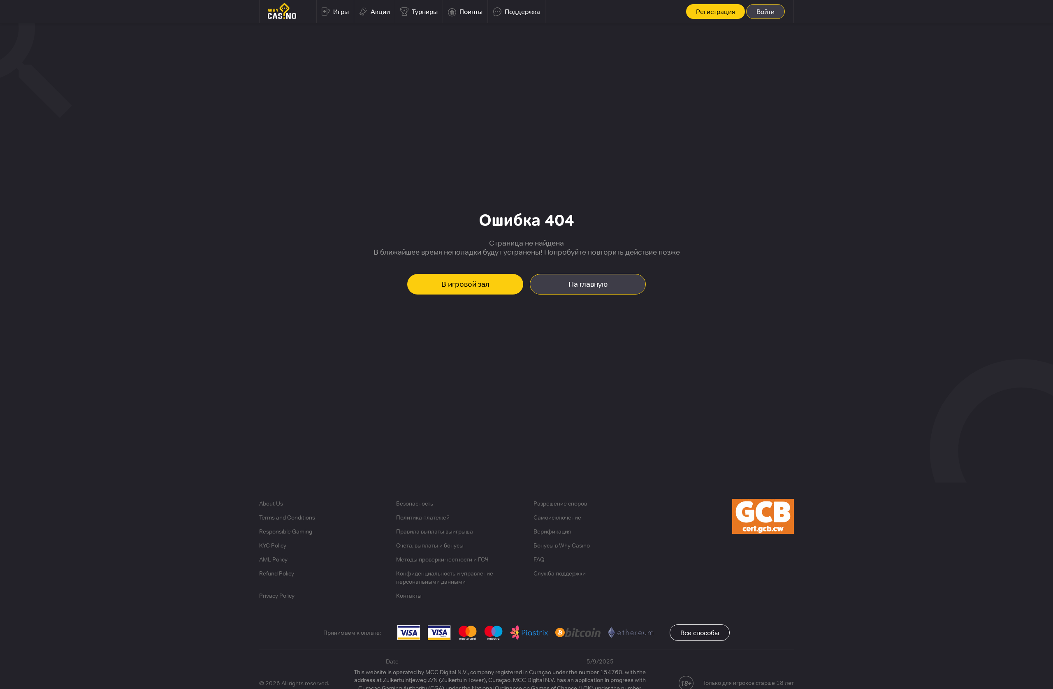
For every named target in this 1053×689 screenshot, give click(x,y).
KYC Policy (272, 545)
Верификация (552, 531)
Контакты (409, 595)
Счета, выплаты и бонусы (430, 545)
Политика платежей (423, 517)
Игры (341, 11)
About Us (271, 503)
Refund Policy (276, 573)
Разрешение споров (560, 503)
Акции (380, 11)
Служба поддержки (559, 573)
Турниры (425, 11)
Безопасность (414, 503)
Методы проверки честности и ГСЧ (442, 559)
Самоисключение (557, 517)
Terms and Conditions (287, 517)
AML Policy (273, 559)
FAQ (539, 559)
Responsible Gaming (285, 531)
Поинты (470, 11)
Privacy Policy (277, 595)
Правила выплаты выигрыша (434, 531)
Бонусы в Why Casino (561, 545)
